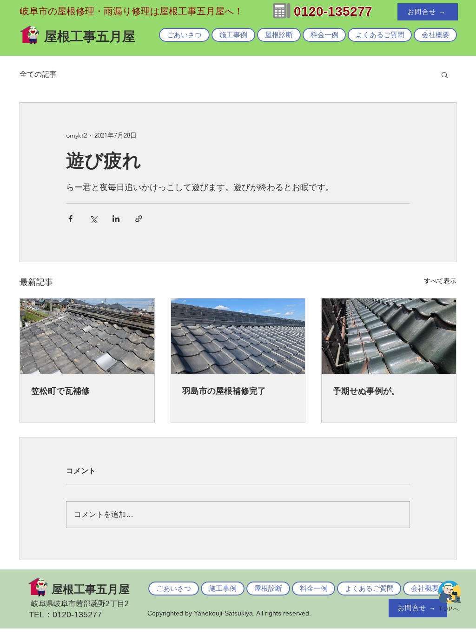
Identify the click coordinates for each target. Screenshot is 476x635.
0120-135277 (333, 11)
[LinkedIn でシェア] (116, 218)
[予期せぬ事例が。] (389, 336)
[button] (444, 74)
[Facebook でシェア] (70, 218)
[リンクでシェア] (138, 218)
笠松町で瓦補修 (60, 391)
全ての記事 (38, 74)
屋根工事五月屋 (91, 589)
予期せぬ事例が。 (366, 391)
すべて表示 (440, 281)
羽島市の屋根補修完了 (224, 391)
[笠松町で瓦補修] (87, 336)
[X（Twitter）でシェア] (93, 218)
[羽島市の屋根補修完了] (238, 336)
